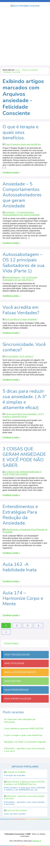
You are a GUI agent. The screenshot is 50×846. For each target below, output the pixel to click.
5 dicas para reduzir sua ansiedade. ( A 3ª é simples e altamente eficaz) (24, 399)
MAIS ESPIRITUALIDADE (17, 698)
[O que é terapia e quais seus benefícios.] (22, 146)
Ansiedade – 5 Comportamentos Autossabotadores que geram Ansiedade (22, 195)
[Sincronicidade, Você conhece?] (18, 358)
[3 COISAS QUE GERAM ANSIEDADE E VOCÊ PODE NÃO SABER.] (25, 475)
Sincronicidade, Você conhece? (24, 347)
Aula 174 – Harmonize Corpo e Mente (23, 598)
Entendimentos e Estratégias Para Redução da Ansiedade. (20, 515)
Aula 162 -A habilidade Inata (20, 567)
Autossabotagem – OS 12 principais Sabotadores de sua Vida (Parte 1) (23, 263)
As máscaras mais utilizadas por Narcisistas (20, 720)
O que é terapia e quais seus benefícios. (20, 132)
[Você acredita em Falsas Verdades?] (20, 321)
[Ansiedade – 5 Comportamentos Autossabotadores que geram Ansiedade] (25, 216)
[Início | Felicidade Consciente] (25, 6)
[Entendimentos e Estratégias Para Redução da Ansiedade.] (25, 533)
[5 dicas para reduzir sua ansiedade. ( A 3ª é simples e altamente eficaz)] (25, 418)
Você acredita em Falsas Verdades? (21, 310)
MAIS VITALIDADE (14, 663)
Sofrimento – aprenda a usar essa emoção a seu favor (24, 749)
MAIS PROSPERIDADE (16, 689)
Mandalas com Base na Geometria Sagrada (25, 742)
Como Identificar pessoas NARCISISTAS (23, 728)
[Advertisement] (25, 36)
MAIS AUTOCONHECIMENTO (20, 672)
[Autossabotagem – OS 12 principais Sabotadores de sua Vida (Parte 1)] (25, 281)
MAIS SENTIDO (12, 681)
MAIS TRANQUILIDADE (17, 654)
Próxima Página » (11, 643)
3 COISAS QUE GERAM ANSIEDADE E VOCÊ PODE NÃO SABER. (24, 457)
